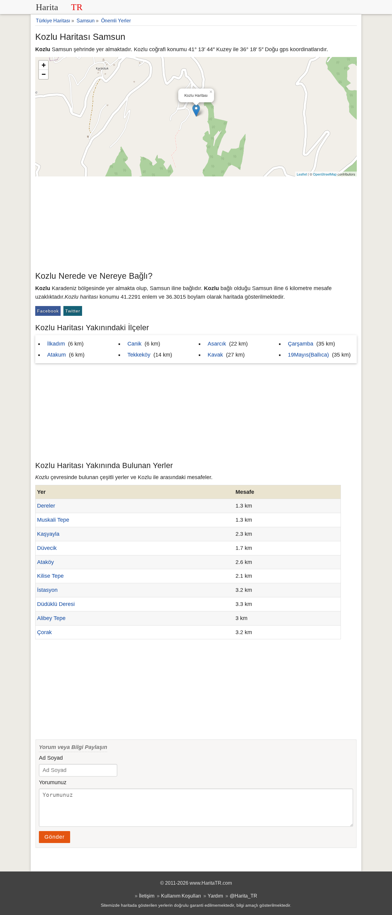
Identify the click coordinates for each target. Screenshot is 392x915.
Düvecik (47, 548)
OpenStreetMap (325, 174)
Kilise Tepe (50, 576)
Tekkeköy (138, 355)
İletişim (146, 895)
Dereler (46, 506)
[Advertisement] (196, 222)
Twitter (72, 310)
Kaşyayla (48, 534)
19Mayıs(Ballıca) (308, 355)
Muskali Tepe (53, 520)
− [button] (44, 74)
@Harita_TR (243, 895)
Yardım (215, 895)
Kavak (215, 355)
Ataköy (45, 562)
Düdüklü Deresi (56, 604)
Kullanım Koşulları (181, 895)
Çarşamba (300, 344)
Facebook (48, 310)
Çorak (44, 632)
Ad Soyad (51, 758)
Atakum (56, 355)
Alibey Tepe (51, 618)
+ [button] (44, 65)
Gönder (54, 837)
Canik (134, 344)
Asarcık (217, 344)
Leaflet (302, 174)
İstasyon (47, 590)
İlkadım (56, 344)
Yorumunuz (52, 782)
